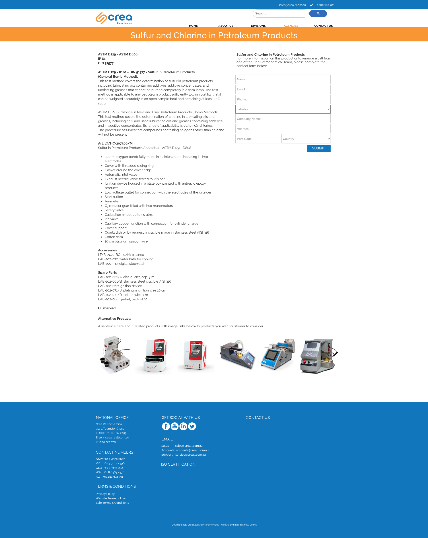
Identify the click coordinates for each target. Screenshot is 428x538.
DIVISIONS (258, 25)
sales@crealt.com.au (292, 5)
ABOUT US (225, 25)
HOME (193, 25)
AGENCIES (291, 25)
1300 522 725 (325, 4)
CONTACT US (323, 25)
